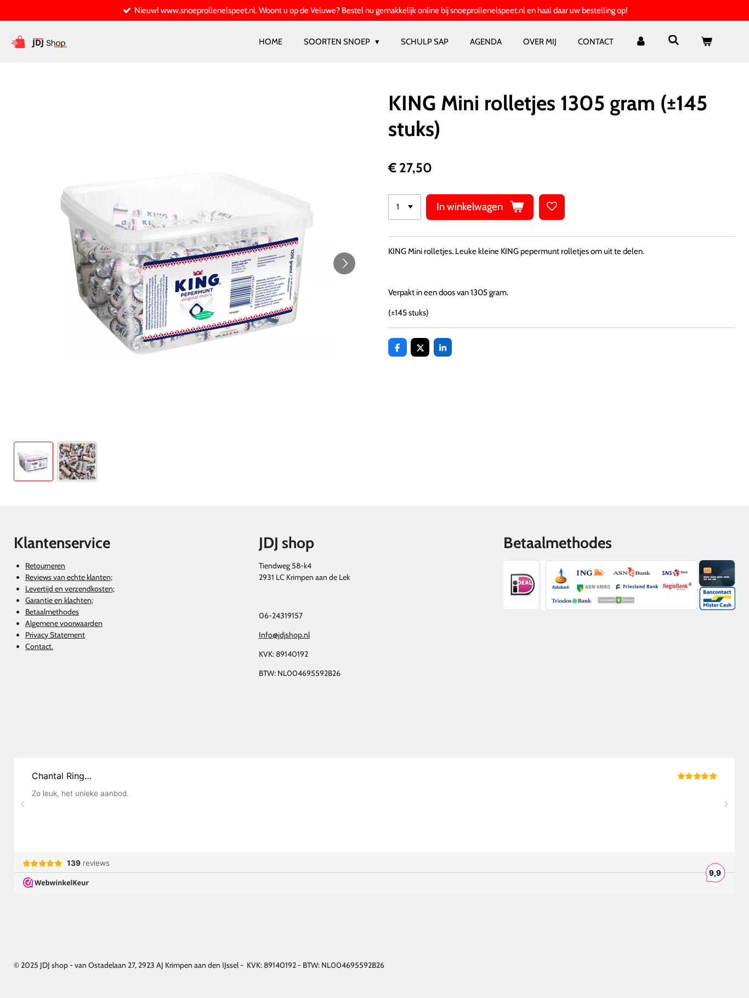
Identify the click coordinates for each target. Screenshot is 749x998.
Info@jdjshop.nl (284, 635)
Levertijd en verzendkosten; (70, 589)
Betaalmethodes (52, 612)
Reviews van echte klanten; (68, 577)
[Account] (640, 42)
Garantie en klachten (58, 600)
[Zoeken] (673, 40)
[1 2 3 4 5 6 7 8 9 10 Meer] (404, 207)
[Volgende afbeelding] (344, 263)
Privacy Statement (55, 635)
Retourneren (45, 566)
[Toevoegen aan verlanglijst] (552, 207)
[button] (33, 461)
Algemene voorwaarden (64, 623)
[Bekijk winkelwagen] (706, 42)
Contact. (39, 646)
